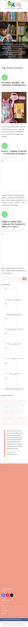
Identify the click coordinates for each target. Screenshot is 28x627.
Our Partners (5, 610)
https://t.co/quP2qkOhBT (13, 450)
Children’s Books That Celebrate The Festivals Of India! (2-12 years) (13, 224)
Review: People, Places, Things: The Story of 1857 (14, 359)
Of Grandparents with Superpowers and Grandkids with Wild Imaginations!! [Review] (14, 388)
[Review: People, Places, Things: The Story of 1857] (14, 353)
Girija (4, 158)
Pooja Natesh (6, 89)
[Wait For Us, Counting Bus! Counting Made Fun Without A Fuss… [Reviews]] (14, 323)
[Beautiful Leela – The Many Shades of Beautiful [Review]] (14, 338)
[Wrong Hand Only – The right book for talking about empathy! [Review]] (14, 309)
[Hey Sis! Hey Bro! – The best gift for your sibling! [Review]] (14, 368)
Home (3, 605)
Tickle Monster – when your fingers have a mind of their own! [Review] (14, 300)
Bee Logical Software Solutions (18, 625)
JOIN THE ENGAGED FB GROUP (11, 619)
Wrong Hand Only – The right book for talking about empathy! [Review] (14, 314)
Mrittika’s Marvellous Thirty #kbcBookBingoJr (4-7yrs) (13, 403)
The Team (4, 613)
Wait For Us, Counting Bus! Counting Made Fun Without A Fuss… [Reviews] (14, 329)
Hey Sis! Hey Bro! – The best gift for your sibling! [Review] (14, 374)
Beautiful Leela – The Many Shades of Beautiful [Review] (14, 344)
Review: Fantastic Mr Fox (13, 407)
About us (4, 608)
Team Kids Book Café (7, 231)
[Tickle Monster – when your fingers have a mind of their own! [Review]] (14, 294)
